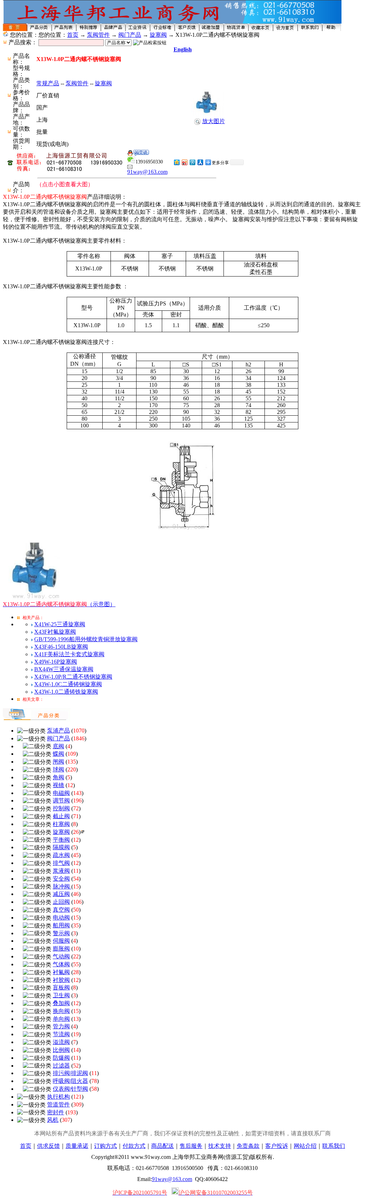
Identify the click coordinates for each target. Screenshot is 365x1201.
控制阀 (61, 808)
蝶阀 (58, 754)
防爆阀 (61, 1058)
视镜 (58, 785)
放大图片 (213, 121)
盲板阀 (61, 987)
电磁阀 (61, 793)
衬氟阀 (61, 972)
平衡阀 (61, 840)
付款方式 (134, 1146)
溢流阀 (61, 1042)
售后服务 (191, 1146)
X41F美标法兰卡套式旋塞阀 (69, 654)
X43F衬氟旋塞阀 (55, 632)
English (183, 49)
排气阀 (61, 863)
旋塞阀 (158, 35)
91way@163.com (147, 172)
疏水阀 (61, 855)
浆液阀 (61, 871)
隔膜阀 (61, 847)
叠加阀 (61, 1003)
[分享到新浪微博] (184, 162)
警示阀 (61, 933)
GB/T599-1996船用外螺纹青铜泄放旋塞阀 (86, 639)
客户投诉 (276, 1146)
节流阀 (61, 1034)
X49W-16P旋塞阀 (55, 662)
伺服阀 (61, 941)
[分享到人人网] (200, 162)
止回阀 (61, 902)
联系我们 (333, 1146)
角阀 (58, 777)
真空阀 (61, 910)
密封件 (55, 1112)
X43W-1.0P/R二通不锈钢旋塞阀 (73, 677)
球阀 (58, 769)
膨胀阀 (61, 949)
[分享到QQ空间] (176, 162)
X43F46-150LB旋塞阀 (61, 647)
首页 (72, 35)
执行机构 (58, 1097)
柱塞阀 (61, 824)
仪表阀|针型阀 (70, 1089)
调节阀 (61, 800)
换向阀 (61, 1011)
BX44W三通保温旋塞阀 (63, 669)
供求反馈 (48, 1146)
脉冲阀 (62, 886)
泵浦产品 (58, 731)
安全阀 (61, 879)
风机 (52, 1120)
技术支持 (219, 1146)
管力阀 (61, 1026)
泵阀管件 (98, 35)
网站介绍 (305, 1146)
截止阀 (61, 816)
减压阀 (61, 894)
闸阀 (58, 762)
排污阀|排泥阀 (70, 1073)
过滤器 (61, 1066)
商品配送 (162, 1146)
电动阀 (61, 917)
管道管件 (58, 1104)
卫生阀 (61, 995)
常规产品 (47, 83)
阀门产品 (129, 35)
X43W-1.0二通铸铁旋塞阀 (66, 692)
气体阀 (61, 964)
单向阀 (61, 1019)
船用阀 (61, 925)
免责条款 (248, 1146)
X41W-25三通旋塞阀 (59, 624)
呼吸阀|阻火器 (70, 1081)
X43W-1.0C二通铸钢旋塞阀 (68, 684)
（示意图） (59, 604)
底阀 (58, 746)
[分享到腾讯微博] (192, 162)
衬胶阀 (61, 980)
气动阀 (61, 956)
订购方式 (105, 1146)
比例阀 (61, 1050)
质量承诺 (77, 1146)
